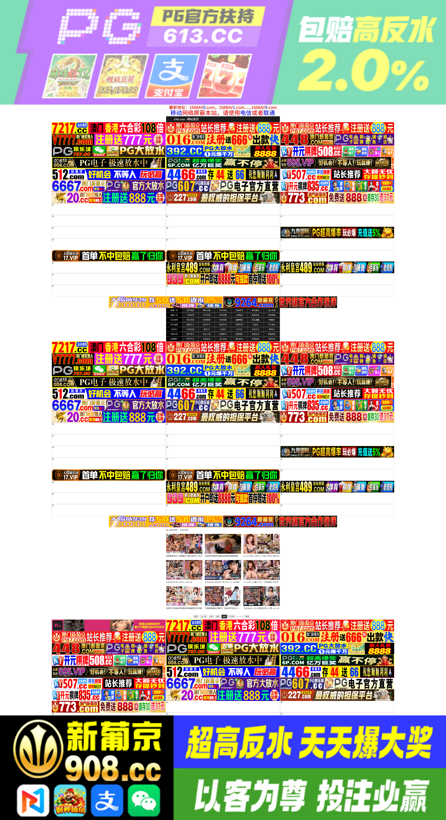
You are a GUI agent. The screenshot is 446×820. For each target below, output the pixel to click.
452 (211, 616)
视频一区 (174, 310)
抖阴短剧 (255, 339)
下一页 (231, 616)
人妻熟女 (239, 315)
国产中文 (190, 339)
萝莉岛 (272, 329)
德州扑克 (223, 325)
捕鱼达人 (190, 325)
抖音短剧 (190, 329)
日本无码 (223, 310)
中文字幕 (206, 315)
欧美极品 (255, 310)
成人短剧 (223, 339)
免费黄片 (223, 334)
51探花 (223, 329)
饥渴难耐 (206, 320)
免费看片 (174, 339)
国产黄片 (190, 334)
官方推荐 (174, 325)
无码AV (174, 329)
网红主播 (206, 310)
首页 (196, 616)
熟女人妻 (206, 334)
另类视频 (271, 315)
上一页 (203, 616)
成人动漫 (271, 310)
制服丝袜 (255, 315)
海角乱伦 (255, 334)
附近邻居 (190, 320)
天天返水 (271, 325)
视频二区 (174, 315)
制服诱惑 (271, 334)
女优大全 (255, 329)
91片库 (239, 329)
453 (217, 616)
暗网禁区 (239, 334)
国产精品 (190, 310)
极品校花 (239, 339)
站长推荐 (174, 320)
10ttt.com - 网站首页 (186, 119)
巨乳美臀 (223, 315)
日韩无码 (271, 339)
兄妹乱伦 (206, 339)
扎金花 (255, 325)
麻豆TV (207, 329)
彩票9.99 (239, 325)
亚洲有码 (239, 310)
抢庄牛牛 (206, 325)
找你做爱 (223, 320)
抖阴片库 (174, 334)
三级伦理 (190, 315)
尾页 (247, 616)
